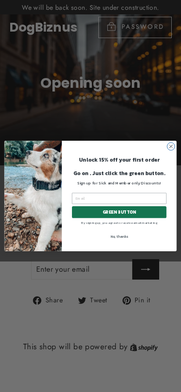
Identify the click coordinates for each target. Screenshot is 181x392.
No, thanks (119, 236)
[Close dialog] (171, 146)
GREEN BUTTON (119, 212)
